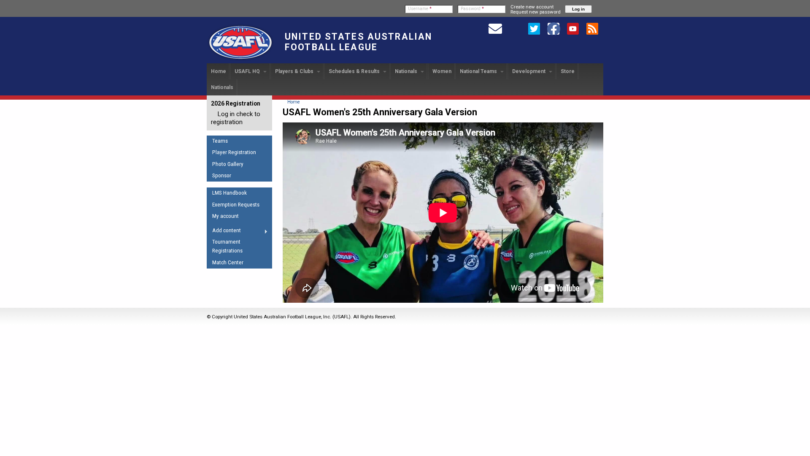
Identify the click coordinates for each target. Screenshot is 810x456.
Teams (220, 141)
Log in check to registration (235, 118)
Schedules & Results (355, 71)
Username (420, 8)
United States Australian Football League (358, 41)
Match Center (227, 262)
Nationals (406, 71)
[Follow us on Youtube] (572, 28)
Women (441, 71)
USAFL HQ (248, 71)
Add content (224, 231)
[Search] (514, 28)
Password (472, 8)
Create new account (532, 7)
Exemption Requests (235, 204)
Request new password (535, 12)
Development (529, 71)
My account (225, 216)
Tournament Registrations (227, 246)
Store (568, 71)
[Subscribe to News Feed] (592, 28)
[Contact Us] (495, 28)
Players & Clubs (295, 71)
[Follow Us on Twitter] (534, 28)
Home (218, 71)
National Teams (479, 71)
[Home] (240, 59)
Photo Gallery (227, 164)
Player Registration (234, 152)
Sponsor (221, 175)
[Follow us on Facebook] (553, 28)
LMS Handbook (229, 193)
